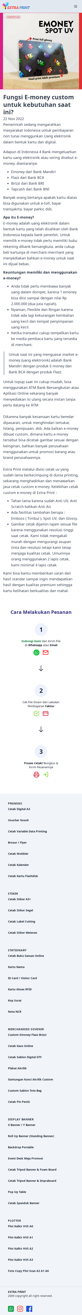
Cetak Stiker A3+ (19, 899)
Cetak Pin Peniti (19, 1102)
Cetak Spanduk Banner (23, 1203)
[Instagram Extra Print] (20, 1309)
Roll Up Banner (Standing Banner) (31, 1136)
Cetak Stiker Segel (20, 910)
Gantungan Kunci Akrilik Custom (30, 1079)
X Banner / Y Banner (21, 1125)
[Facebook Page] (29, 1309)
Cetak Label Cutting (21, 921)
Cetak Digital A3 (19, 809)
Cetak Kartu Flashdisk (23, 876)
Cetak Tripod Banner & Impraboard (32, 1181)
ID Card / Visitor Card (22, 978)
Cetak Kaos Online (20, 1046)
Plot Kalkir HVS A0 (20, 1226)
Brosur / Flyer (17, 842)
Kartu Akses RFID (20, 989)
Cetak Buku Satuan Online (26, 956)
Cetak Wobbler (18, 854)
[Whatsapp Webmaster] (11, 1309)
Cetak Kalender (18, 865)
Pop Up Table (17, 1192)
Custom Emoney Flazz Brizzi (27, 1035)
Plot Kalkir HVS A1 (20, 1237)
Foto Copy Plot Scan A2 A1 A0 (28, 1271)
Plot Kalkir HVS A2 (20, 1248)
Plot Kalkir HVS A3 (20, 1260)
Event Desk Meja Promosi (25, 1158)
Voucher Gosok (18, 820)
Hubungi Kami (31, 641)
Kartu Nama (16, 967)
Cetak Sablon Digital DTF (25, 1057)
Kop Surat (14, 1000)
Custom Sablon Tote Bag (25, 1090)
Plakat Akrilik (17, 1068)
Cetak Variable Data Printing (27, 831)
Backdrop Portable (21, 1147)
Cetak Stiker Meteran (22, 932)
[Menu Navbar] (75, 6)
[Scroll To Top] (71, 1298)
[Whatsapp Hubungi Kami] (38, 653)
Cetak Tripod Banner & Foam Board (32, 1169)
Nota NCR (14, 1011)
